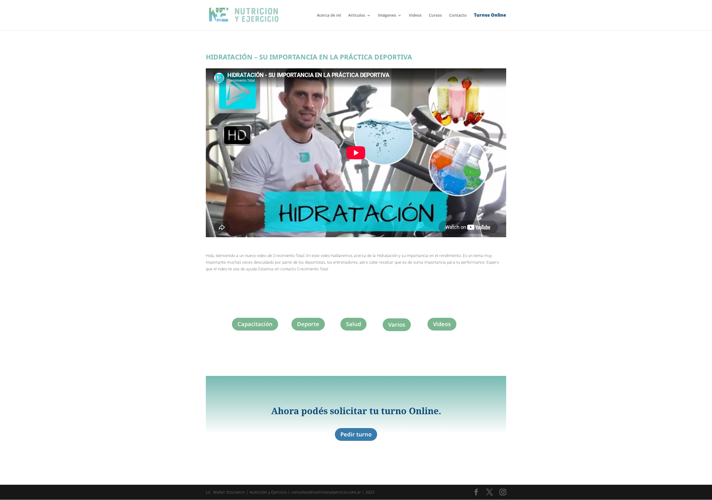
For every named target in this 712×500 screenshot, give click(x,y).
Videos (415, 15)
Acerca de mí (329, 15)
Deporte (308, 324)
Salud (353, 324)
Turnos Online (490, 15)
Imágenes (387, 15)
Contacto (458, 15)
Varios (396, 324)
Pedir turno (356, 434)
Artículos (356, 15)
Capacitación (255, 324)
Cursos (435, 15)
